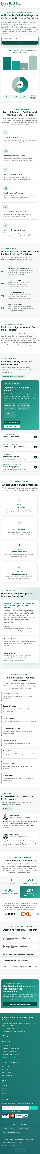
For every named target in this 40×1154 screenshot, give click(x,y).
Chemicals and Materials (9, 1051)
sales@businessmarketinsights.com (14, 1031)
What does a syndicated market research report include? (17, 939)
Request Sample (12, 426)
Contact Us (5, 1094)
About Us (4, 1085)
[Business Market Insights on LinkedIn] (7, 1035)
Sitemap (21, 1145)
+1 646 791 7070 (9, 1029)
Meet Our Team (7, 809)
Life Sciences (6, 1045)
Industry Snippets (7, 1075)
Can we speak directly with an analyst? (17, 967)
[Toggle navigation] (36, 4)
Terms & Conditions (7, 1142)
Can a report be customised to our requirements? (15, 947)
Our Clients (5, 1091)
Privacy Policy (18, 1142)
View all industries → (8, 1057)
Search (20, 43)
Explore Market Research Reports (13, 376)
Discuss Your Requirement (20, 1004)
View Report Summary (12, 422)
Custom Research (7, 1070)
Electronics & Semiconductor (10, 1048)
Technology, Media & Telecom (11, 1054)
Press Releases (6, 1072)
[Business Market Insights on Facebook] (3, 1035)
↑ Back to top (20, 1150)
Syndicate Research (8, 1067)
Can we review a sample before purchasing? (18, 954)
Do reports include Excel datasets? (15, 960)
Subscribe (33, 1107)
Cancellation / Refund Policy (9, 1145)
